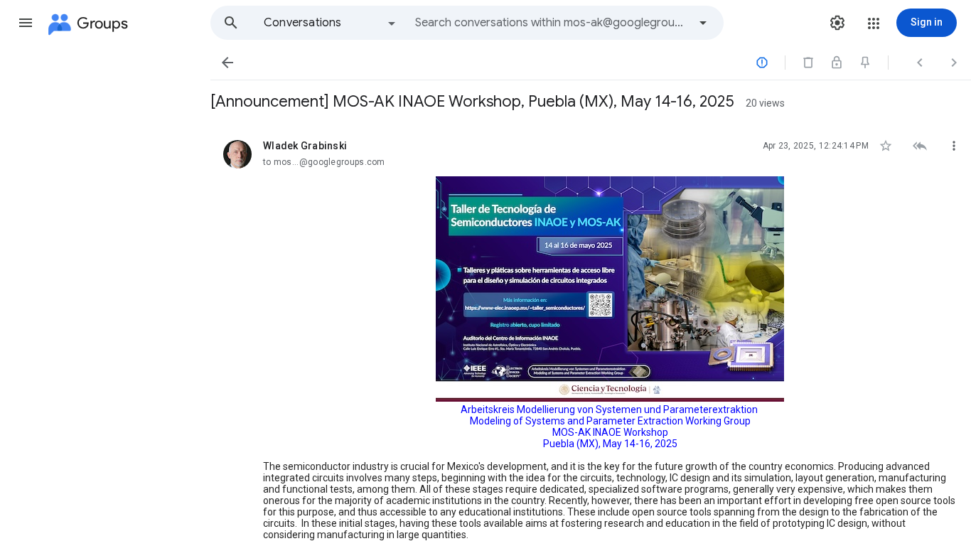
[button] (26, 23)
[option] (330, 22)
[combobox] (551, 22)
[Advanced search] (703, 22)
